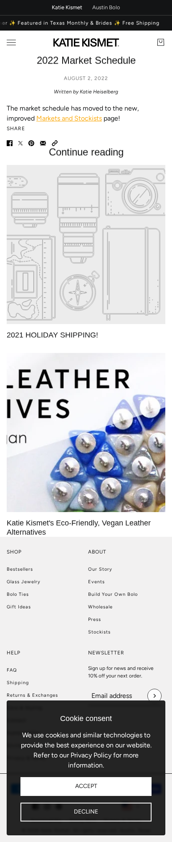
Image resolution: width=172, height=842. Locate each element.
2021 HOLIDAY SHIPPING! (52, 335)
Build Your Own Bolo (113, 594)
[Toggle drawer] (11, 42)
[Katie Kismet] (86, 42)
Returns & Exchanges (32, 695)
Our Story (100, 569)
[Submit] (154, 696)
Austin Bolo (106, 7)
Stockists (99, 632)
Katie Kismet (67, 7)
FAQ (12, 670)
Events (96, 582)
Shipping (18, 682)
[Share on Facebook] (9, 143)
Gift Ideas (19, 607)
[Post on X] (20, 143)
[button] (54, 143)
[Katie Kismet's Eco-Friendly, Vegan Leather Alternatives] (86, 432)
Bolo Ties (18, 594)
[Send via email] (43, 143)
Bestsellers (20, 569)
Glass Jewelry (23, 582)
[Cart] (160, 42)
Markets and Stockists (69, 118)
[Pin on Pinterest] (31, 143)
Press (94, 619)
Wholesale (100, 607)
